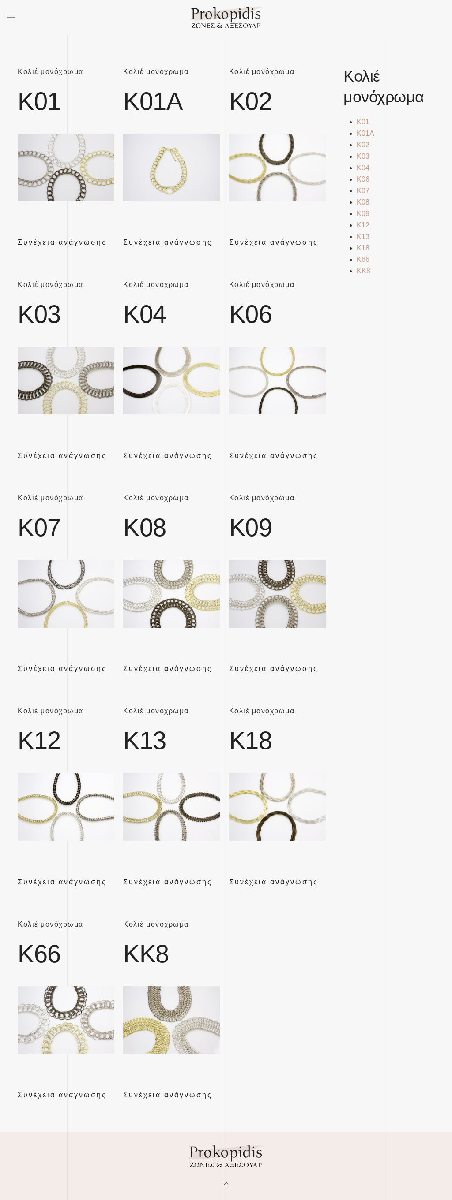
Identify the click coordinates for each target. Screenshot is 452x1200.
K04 (144, 314)
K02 (250, 101)
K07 (39, 527)
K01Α (152, 101)
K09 (250, 527)
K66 (39, 954)
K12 (39, 740)
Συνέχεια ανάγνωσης (62, 242)
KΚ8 (146, 954)
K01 (39, 101)
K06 (250, 314)
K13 (144, 740)
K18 (250, 740)
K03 (39, 314)
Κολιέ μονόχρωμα (50, 71)
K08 (144, 527)
